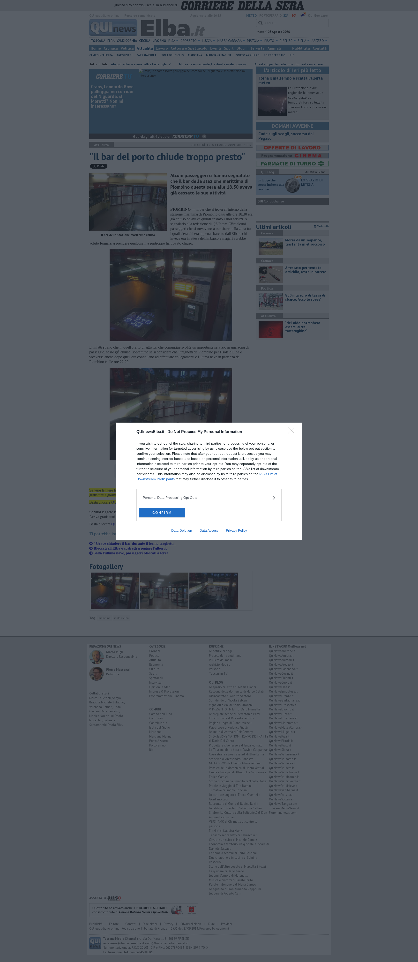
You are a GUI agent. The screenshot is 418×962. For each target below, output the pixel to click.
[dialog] (209, 481)
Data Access (209, 530)
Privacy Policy (236, 530)
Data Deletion (181, 530)
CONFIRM (162, 513)
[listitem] (209, 497)
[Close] (292, 432)
